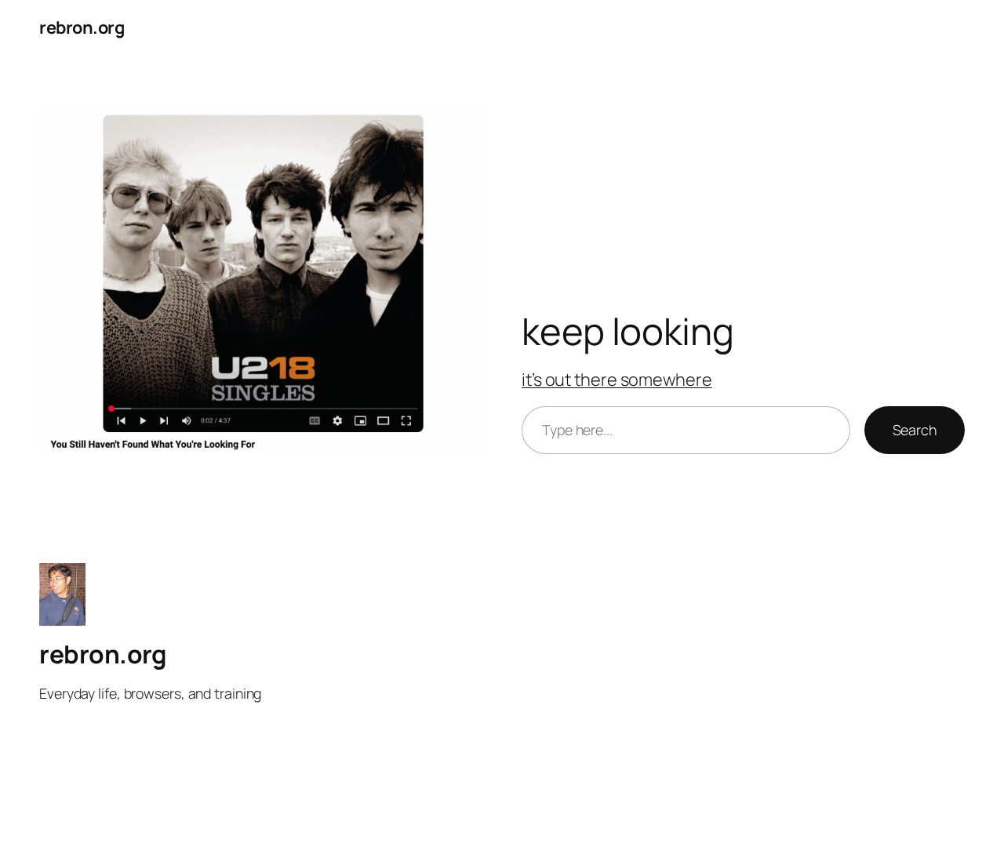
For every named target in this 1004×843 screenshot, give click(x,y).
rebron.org (81, 27)
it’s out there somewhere (617, 379)
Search (915, 429)
